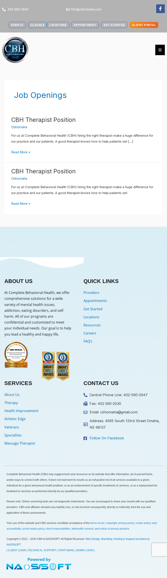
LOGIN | (90, 550)
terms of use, (97, 523)
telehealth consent (83, 528)
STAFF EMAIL (66, 550)
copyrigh (111, 523)
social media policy (33, 528)
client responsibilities (58, 528)
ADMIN (80, 550)
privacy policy (126, 523)
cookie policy (143, 523)
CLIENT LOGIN (17, 550)
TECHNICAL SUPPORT (42, 550)
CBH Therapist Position (43, 119)
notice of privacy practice (114, 528)
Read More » (20, 151)
